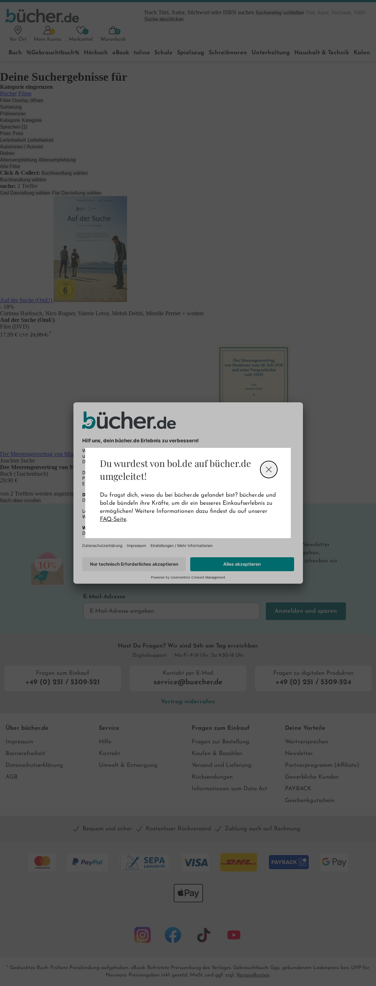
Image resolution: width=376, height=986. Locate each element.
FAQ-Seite (113, 519)
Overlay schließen (268, 469)
